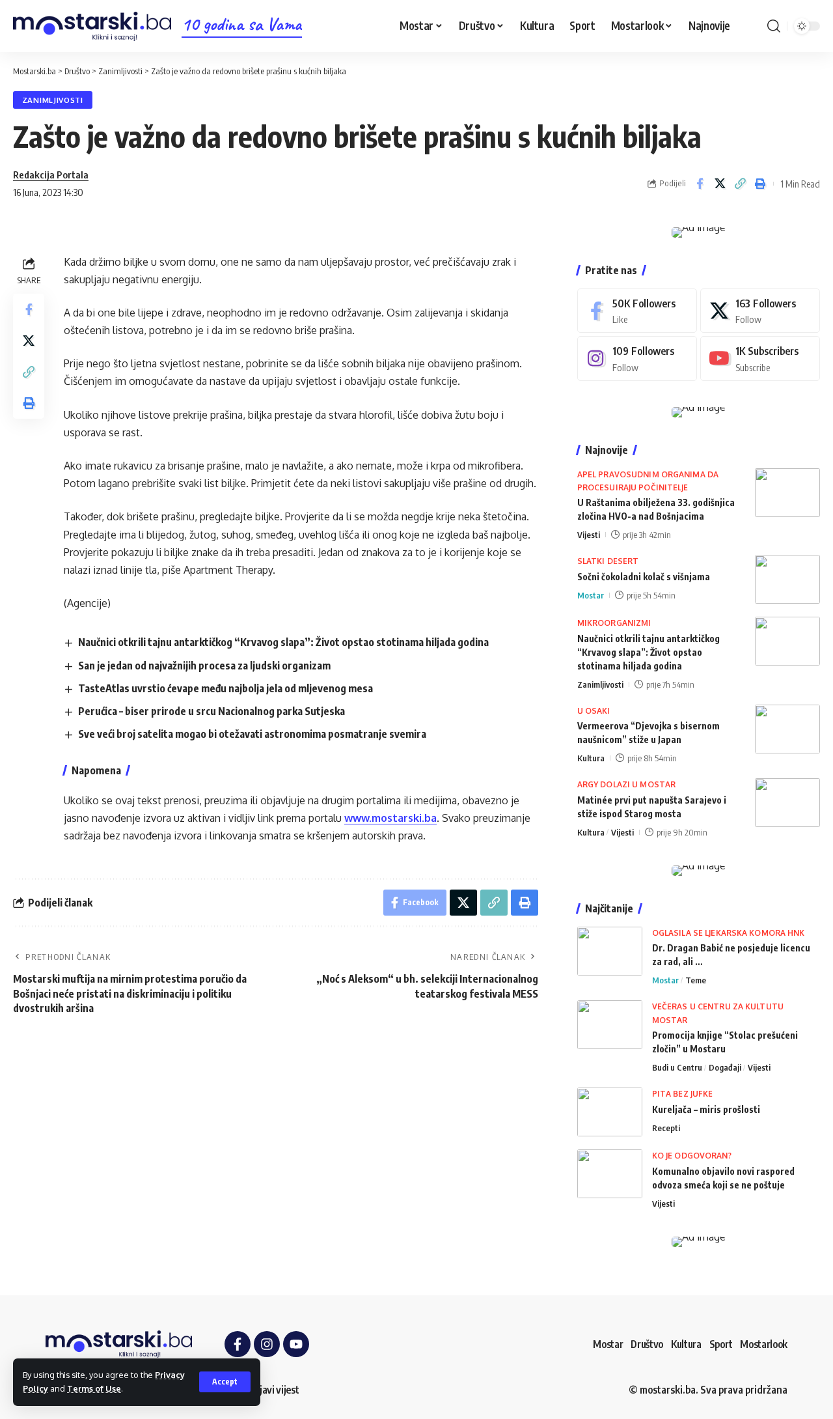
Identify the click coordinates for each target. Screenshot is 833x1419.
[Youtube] (760, 358)
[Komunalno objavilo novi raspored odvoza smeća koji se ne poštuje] (609, 1173)
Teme (695, 980)
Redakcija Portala (51, 174)
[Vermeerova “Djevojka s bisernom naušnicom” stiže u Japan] (787, 729)
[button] (225, 1381)
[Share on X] (720, 183)
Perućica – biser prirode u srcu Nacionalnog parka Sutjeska (211, 711)
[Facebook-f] (238, 1344)
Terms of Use (94, 1388)
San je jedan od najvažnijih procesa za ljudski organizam (204, 665)
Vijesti (588, 534)
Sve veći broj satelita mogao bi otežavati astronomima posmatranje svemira (252, 733)
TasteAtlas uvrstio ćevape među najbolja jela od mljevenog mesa (225, 688)
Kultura (591, 758)
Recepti (666, 1128)
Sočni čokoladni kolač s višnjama (643, 576)
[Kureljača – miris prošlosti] (609, 1112)
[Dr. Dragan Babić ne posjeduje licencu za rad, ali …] (609, 951)
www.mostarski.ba (390, 817)
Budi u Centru (677, 1067)
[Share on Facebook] (699, 183)
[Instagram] (637, 358)
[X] (760, 310)
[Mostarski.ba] (92, 26)
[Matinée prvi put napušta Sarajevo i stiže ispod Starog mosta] (787, 802)
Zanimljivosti (52, 100)
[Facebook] (637, 310)
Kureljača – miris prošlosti (706, 1109)
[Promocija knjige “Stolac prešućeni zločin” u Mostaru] (609, 1024)
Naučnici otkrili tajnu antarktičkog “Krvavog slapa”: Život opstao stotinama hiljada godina (283, 642)
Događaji (725, 1067)
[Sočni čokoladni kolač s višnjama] (787, 579)
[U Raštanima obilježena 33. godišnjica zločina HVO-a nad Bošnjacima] (787, 492)
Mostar (590, 595)
